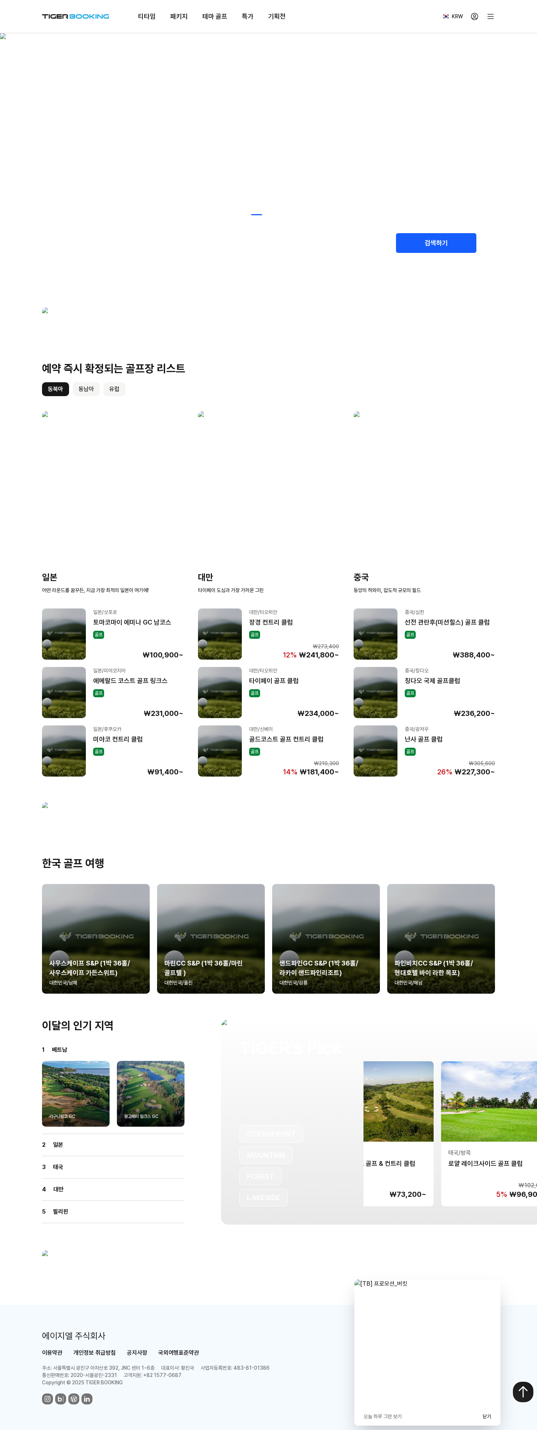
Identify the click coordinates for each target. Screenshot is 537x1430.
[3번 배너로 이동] (271, 214)
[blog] (60, 1398)
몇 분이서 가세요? (332, 236)
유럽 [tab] (114, 389)
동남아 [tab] (86, 389)
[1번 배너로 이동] (242, 214)
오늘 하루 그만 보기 (382, 1416)
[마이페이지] (474, 16)
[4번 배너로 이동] (286, 214)
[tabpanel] (268, 594)
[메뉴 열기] (490, 16)
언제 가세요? (200, 236)
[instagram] (47, 1398)
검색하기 (436, 243)
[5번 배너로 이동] (298, 214)
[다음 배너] (529, 136)
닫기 (487, 1416)
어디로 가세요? (74, 236)
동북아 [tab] (55, 389)
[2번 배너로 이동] (256, 214)
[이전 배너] (8, 136)
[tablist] (83, 389)
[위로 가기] (523, 1392)
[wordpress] (73, 1398)
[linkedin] (86, 1398)
